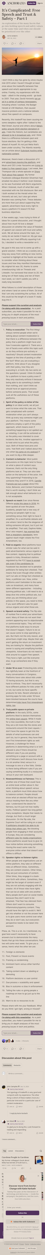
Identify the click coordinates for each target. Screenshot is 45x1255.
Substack (13, 1252)
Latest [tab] (10, 1151)
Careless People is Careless (15, 1157)
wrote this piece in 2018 (25, 503)
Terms (27, 1244)
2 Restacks (25, 1041)
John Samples (12, 1086)
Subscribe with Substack (24, 1221)
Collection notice (35, 1244)
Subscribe (31, 3)
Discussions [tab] (19, 1151)
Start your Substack (18, 1248)
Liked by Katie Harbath (16, 1089)
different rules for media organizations (24, 838)
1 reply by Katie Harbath (19, 1113)
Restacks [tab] (17, 1065)
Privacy (21, 1244)
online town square (18, 719)
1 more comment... (9, 1139)
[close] (38, 1176)
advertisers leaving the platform (21, 162)
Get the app (32, 1248)
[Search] (41, 1151)
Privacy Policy (26, 1231)
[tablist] (12, 1065)
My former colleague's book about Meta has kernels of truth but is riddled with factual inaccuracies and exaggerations (16, 1161)
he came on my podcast (27, 452)
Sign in (40, 3)
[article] (22, 1163)
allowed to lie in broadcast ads (16, 135)
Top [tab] (4, 1151)
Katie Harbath (12, 36)
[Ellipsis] (42, 1086)
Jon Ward (10, 1121)
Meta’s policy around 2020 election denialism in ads (22, 129)
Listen (40, 37)
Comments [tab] (7, 1065)
